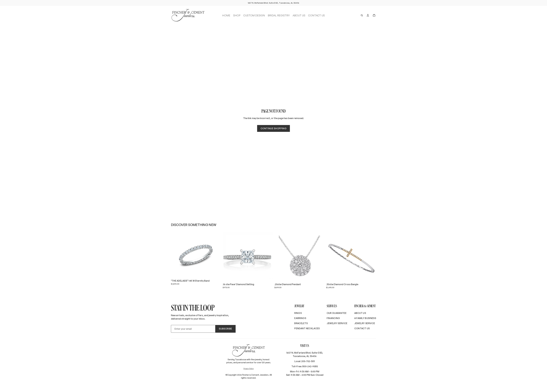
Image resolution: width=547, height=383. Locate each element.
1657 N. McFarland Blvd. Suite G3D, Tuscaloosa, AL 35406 (304, 354)
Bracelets (301, 323)
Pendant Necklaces (307, 328)
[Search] (362, 15)
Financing (333, 318)
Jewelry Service (337, 323)
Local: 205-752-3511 (304, 361)
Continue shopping (274, 128)
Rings (298, 313)
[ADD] (216, 273)
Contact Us (362, 328)
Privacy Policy (248, 368)
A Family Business (365, 318)
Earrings (300, 318)
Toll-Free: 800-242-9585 (304, 366)
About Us (360, 313)
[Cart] (374, 15)
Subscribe (225, 328)
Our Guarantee (336, 313)
